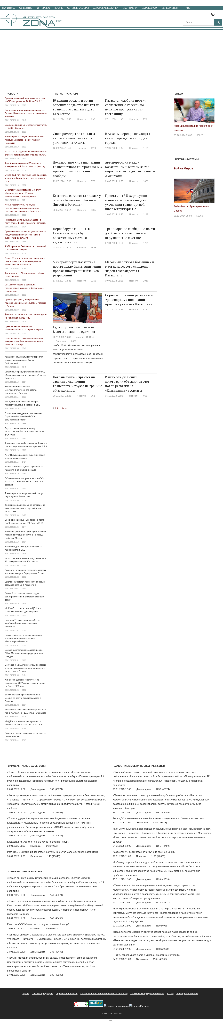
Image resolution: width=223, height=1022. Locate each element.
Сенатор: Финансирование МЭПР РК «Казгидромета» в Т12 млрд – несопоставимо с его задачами (23, 193)
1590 (24, 132)
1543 (24, 740)
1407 (24, 717)
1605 (24, 660)
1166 (93, 280)
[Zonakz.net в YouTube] (194, 15)
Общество (25, 8)
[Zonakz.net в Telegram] (199, 15)
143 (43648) (53, 856)
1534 (24, 604)
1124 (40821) (163, 902)
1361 (24, 474)
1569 (24, 450)
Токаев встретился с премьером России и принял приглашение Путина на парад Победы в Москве (25, 534)
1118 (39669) (162, 949)
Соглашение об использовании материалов (103, 993)
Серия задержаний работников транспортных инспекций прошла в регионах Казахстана (129, 299)
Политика (8, 8)
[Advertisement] (111, 55)
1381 (24, 630)
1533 (24, 215)
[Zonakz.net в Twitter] (185, 15)
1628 (93, 247)
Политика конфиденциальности (147, 993)
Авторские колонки (105, 8)
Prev (178, 112)
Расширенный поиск (187, 993)
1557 (24, 185)
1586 (24, 589)
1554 (24, 705)
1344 (24, 527)
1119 (93, 148)
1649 (24, 367)
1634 (24, 200)
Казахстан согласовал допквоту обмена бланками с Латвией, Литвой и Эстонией (77, 200)
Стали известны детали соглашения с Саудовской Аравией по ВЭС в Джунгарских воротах (24, 416)
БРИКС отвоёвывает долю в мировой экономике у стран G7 (146, 955)
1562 (24, 577)
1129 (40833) (158, 856)
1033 (145, 181)
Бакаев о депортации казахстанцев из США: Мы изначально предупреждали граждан (24, 653)
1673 (24, 280)
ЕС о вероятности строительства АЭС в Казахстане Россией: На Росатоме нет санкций (25, 481)
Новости (81, 119)
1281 (146, 243)
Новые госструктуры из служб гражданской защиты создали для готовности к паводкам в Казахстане (23, 208)
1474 (24, 322)
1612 (24, 268)
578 (93, 181)
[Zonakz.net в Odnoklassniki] (203, 15)
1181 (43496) (163, 812)
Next (211, 112)
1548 (24, 348)
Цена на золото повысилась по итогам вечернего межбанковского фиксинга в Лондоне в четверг (24, 341)
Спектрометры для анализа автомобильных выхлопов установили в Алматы (74, 138)
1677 (24, 728)
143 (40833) (52, 846)
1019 (145, 280)
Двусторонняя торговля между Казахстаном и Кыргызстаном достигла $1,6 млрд (24, 431)
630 (93, 119)
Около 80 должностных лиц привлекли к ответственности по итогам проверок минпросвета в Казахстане (25, 261)
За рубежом (149, 8)
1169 (145, 214)
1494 (24, 462)
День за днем (170, 8)
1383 (93, 210)
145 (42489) (56, 812)
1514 (24, 382)
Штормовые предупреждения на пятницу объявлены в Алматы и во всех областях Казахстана (25, 374)
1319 (24, 409)
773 (145, 119)
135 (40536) (56, 974)
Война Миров (183, 168)
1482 (24, 438)
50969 (199, 215)
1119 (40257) (162, 925)
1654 (24, 542)
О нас (170, 993)
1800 (24, 158)
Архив (26, 993)
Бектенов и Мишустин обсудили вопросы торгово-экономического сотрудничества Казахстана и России (25, 668)
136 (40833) (52, 928)
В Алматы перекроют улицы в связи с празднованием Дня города (128, 138)
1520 (24, 397)
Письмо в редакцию (42, 993)
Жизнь (59, 8)
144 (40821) (56, 835)
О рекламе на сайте (67, 993)
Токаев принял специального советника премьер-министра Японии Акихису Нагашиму (24, 139)
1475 (24, 515)
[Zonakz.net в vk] (208, 15)
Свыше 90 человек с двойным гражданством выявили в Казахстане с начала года (24, 287)
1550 (24, 488)
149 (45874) (56, 895)
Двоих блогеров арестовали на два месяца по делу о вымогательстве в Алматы (23, 697)
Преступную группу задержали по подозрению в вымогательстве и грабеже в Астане (25, 302)
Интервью (43, 8)
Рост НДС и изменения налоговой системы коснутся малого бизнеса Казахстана (52, 851)
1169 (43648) (160, 822)
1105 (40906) (160, 959)
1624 (24, 227)
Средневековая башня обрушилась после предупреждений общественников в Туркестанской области (25, 234)
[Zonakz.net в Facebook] (190, 15)
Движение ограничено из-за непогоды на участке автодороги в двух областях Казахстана (25, 508)
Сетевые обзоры (78, 8)
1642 (24, 120)
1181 (145, 148)
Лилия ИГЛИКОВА (84, 337)
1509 (24, 333)
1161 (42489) (163, 846)
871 (145, 309)
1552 (24, 500)
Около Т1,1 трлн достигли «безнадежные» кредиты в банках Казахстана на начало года (26, 178)
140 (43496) (56, 918)
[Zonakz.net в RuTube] (213, 15)
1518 (24, 554)
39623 (200, 135)
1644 (24, 242)
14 (63, 408)
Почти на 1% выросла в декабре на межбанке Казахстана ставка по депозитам (22, 623)
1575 (24, 105)
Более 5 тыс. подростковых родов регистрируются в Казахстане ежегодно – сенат (25, 596)
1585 (24, 295)
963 (145, 395)
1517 (24, 690)
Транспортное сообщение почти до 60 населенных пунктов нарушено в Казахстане (130, 233)
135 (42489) (56, 951)
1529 (24, 565)
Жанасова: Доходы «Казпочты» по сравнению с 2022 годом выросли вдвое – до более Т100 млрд (26, 683)
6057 (73, 341)
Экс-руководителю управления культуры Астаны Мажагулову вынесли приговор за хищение (26, 113)
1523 (24, 147)
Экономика (130, 8)
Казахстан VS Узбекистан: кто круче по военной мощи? (38, 841)
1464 (24, 675)
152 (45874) (56, 789)
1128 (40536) (163, 879)
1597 (24, 170)
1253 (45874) (163, 789)
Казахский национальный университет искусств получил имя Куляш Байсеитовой (24, 360)
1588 (24, 424)
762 (93, 395)
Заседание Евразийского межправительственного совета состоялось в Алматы (20, 389)
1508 (24, 645)
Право (187, 8)
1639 (24, 310)
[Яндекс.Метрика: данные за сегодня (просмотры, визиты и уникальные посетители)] (139, 1006)
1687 (24, 253)
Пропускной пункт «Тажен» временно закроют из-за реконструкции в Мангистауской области (23, 638)
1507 (24, 615)
